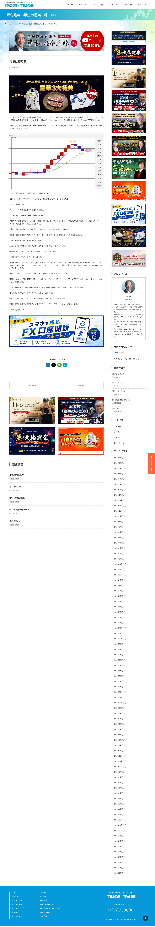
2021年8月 (118, 777)
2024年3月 (118, 612)
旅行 (115, 432)
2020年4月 (118, 862)
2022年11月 (118, 697)
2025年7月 (118, 527)
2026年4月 (118, 479)
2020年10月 (118, 830)
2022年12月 (118, 692)
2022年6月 (118, 724)
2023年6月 (118, 660)
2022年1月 (118, 750)
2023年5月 (118, 665)
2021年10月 (118, 766)
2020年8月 (118, 841)
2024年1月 (118, 622)
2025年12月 (118, 500)
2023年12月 (118, 628)
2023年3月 (118, 676)
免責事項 (43, 900)
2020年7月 (118, 846)
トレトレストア (142, 4)
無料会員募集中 (151, 465)
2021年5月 (118, 793)
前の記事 (32, 385)
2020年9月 (118, 836)
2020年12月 (118, 820)
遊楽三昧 (117, 442)
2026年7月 (118, 463)
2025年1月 (118, 559)
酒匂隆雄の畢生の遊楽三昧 (35, 24)
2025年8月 (118, 521)
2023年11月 (118, 633)
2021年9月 (118, 772)
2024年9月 (118, 580)
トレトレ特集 (99, 4)
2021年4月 (118, 798)
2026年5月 (118, 473)
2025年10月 (118, 511)
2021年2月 (118, 809)
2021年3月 (118, 804)
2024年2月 (118, 617)
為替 (115, 437)
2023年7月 (118, 654)
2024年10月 (118, 575)
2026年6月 (118, 468)
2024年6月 (118, 596)
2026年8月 (118, 457)
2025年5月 (118, 537)
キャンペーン (84, 4)
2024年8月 (118, 585)
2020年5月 (118, 857)
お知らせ (128, 4)
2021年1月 (118, 814)
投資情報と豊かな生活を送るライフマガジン (18, 3)
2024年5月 (118, 601)
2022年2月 (118, 745)
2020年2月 (118, 873)
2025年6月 (118, 532)
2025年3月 (118, 548)
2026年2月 (118, 489)
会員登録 (43, 916)
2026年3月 (118, 484)
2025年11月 (118, 505)
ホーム (60, 4)
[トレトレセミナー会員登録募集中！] (129, 37)
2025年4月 (118, 543)
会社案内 (43, 892)
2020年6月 (118, 852)
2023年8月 (118, 649)
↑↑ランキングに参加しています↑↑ (128, 359)
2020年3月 (118, 867)
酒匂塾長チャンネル (133, 334)
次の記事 (80, 385)
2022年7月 (118, 718)
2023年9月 (118, 644)
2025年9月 (118, 516)
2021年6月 (118, 788)
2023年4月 (118, 670)
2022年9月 (118, 708)
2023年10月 (118, 638)
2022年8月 (118, 713)
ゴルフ (116, 426)
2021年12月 (118, 756)
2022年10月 (118, 702)
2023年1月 (118, 686)
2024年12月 (118, 564)
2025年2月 (118, 553)
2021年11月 (118, 761)
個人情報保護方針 (47, 904)
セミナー (71, 4)
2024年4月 (118, 606)
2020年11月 (118, 825)
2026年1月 (118, 495)
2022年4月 (118, 734)
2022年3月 (118, 740)
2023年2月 (118, 681)
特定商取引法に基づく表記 (50, 908)
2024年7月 (118, 591)
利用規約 (43, 896)
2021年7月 (118, 782)
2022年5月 (118, 729)
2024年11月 (118, 569)
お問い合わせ (45, 912)
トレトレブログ (114, 4)
